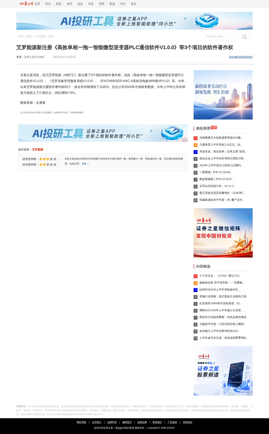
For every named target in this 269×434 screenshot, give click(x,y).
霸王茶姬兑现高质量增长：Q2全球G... (222, 192)
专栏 (123, 3)
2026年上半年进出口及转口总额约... (221, 165)
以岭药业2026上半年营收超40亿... (219, 289)
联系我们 (157, 422)
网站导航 (81, 422)
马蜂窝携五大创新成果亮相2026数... (221, 137)
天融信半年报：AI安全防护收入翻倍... (222, 324)
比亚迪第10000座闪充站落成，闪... (220, 303)
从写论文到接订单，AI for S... (217, 186)
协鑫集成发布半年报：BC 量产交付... (222, 199)
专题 (91, 3)
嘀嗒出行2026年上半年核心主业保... (221, 310)
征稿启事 (142, 422)
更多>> (85, 163)
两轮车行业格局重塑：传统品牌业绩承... (224, 317)
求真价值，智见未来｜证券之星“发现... (223, 151)
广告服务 (172, 422)
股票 (58, 3)
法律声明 (112, 422)
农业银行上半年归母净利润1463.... (220, 330)
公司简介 (96, 422)
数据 (112, 3)
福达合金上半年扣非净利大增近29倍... (222, 158)
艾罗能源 (37, 149)
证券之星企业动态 (34, 56)
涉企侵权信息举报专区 (241, 57)
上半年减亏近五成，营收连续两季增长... (224, 337)
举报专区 (187, 422)
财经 (69, 3)
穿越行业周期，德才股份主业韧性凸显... (224, 296)
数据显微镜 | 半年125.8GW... (216, 179)
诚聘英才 (127, 422)
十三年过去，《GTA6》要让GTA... (220, 275)
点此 (120, 428)
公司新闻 (39, 36)
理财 (101, 3)
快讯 (48, 3)
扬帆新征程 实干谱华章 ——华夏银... (222, 282)
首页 (36, 3)
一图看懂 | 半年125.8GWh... (216, 172)
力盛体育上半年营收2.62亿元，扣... (221, 144)
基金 (80, 3)
